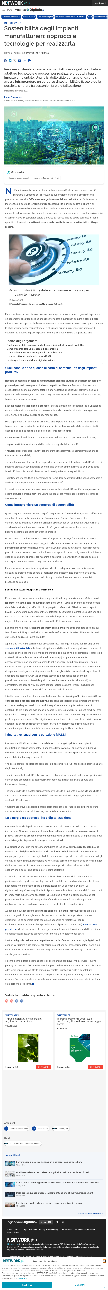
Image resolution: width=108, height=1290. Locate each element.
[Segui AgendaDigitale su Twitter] (62, 1222)
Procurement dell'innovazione (70, 17)
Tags (25, 1229)
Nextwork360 (13, 1244)
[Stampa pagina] (29, 61)
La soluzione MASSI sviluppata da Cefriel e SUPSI (36, 352)
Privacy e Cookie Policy (48, 1229)
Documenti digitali (9, 17)
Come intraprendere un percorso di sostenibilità (32, 348)
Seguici (44, 1222)
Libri (54, 17)
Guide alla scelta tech (95, 17)
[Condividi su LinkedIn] (10, 61)
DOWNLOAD (43, 1067)
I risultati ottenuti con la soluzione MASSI (29, 356)
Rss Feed (33, 1229)
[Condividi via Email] (20, 61)
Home (7, 53)
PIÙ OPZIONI (79, 1285)
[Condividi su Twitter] (15, 61)
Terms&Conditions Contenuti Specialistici (78, 1229)
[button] (7, 10)
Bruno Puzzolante (13, 97)
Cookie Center (13, 1232)
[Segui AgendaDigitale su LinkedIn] (57, 1222)
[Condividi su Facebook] (5, 61)
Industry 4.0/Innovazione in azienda (31, 53)
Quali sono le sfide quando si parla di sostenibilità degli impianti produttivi (45, 345)
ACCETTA (27, 1285)
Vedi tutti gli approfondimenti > (90, 1213)
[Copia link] (24, 61)
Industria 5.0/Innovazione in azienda (34, 17)
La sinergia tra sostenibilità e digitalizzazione (31, 360)
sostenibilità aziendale (17, 648)
